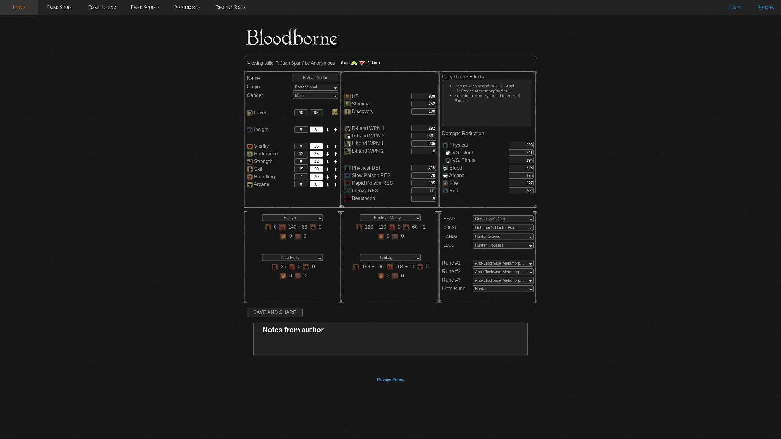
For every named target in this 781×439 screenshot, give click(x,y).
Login (735, 7)
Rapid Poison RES (372, 183)
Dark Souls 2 (102, 7)
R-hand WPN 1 (368, 128)
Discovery (362, 111)
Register (766, 7)
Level (259, 112)
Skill (258, 169)
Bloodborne (187, 7)
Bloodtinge (265, 176)
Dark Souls (59, 7)
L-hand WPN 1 (368, 143)
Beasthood (363, 198)
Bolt (453, 190)
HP (355, 96)
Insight (260, 129)
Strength (262, 161)
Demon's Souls (230, 7)
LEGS (448, 245)
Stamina (361, 103)
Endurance (265, 153)
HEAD (448, 218)
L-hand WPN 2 (368, 151)
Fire (453, 183)
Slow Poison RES (371, 175)
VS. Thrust (463, 160)
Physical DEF (367, 167)
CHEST (449, 227)
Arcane (261, 184)
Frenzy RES (365, 190)
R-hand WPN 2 (368, 135)
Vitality (261, 146)
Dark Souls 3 (145, 7)
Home (19, 7)
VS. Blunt (462, 152)
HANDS (449, 236)
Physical (458, 145)
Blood (455, 167)
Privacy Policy (390, 379)
